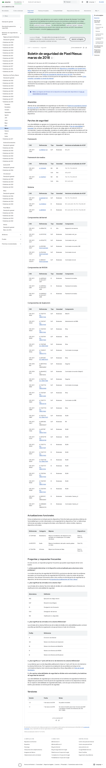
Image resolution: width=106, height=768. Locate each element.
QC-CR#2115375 (43, 359)
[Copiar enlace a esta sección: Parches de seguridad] (50, 121)
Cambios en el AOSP (52, 29)
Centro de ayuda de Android (86, 741)
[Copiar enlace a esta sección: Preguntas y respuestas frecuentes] (62, 559)
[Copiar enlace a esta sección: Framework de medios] (46, 158)
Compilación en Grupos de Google (61, 755)
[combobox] (71, 1)
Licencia (57, 764)
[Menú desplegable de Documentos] (24, 2)
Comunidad (39, 764)
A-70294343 (42, 168)
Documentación (8, 6)
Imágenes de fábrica (29, 752)
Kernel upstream (43, 248)
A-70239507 (42, 177)
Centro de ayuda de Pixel (85, 744)
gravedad (30, 128)
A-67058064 (42, 204)
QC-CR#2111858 (43, 381)
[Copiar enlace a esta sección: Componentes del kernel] (48, 218)
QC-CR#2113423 (43, 346)
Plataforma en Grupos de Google (60, 752)
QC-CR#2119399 (43, 461)
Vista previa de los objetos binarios (33, 749)
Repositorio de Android (30, 741)
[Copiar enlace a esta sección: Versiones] (38, 692)
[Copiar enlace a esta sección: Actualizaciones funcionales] (55, 516)
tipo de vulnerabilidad (76, 126)
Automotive (87, 10)
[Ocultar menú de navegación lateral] (20, 765)
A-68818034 (42, 210)
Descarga (26, 747)
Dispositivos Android (73, 10)
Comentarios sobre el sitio (75, 764)
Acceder (101, 2)
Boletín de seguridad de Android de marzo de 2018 (57, 74)
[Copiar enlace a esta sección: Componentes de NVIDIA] (49, 268)
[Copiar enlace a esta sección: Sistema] (35, 187)
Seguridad (31, 10)
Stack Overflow (83, 752)
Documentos (18, 2)
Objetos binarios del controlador (32, 755)
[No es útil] (86, 47)
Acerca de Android (29, 764)
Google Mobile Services (85, 749)
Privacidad (64, 764)
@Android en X (55, 741)
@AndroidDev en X (57, 744)
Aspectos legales (48, 764)
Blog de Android (56, 747)
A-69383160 (42, 150)
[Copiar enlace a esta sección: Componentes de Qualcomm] (51, 303)
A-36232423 (42, 198)
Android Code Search (34, 2)
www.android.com (84, 747)
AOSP (29, 47)
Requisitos (27, 744)
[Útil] (83, 47)
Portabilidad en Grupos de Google (60, 757)
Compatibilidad (57, 10)
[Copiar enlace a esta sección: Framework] (38, 139)
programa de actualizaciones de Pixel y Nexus (63, 579)
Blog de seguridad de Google (59, 749)
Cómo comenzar (18, 10)
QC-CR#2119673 (43, 417)
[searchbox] (11, 16)
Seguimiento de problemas (86, 755)
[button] (10, 27)
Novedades (5, 10)
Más (96, 10)
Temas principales (43, 10)
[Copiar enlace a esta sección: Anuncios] (38, 102)
